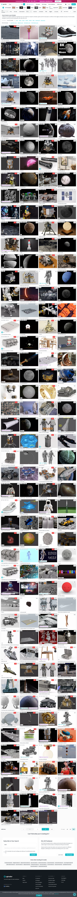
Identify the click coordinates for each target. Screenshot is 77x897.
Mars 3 (40, 416)
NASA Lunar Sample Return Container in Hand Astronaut (10, 644)
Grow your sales (51, 878)
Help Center (25, 882)
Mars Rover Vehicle (61, 383)
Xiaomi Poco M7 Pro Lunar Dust (63, 808)
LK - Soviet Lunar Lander (5, 595)
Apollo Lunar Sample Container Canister (45, 448)
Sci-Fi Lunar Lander (61, 644)
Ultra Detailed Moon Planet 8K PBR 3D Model (27, 72)
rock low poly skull (23, 612)
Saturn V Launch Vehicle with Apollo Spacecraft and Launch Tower (30, 693)
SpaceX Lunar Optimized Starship (6, 432)
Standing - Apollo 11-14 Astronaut (44, 285)
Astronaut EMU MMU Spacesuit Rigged (45, 612)
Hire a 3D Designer (38, 882)
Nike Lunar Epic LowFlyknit (24, 742)
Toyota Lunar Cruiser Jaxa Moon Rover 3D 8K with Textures (10, 367)
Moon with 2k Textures (61, 187)
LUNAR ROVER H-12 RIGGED (62, 742)
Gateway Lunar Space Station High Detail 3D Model (9, 301)
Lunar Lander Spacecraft (43, 497)
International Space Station (62, 203)
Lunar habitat (3, 628)
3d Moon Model (60, 301)
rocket (21, 252)
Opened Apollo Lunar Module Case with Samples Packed (66, 661)
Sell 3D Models (51, 876)
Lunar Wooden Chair (42, 661)
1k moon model (60, 252)
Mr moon (59, 563)
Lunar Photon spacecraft (43, 383)
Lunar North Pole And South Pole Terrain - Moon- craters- (10, 203)
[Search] (24, 4)
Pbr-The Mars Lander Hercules (6, 89)
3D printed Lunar (34, 22)
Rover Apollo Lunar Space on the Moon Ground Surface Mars (48, 187)
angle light (21, 465)
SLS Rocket (3, 693)
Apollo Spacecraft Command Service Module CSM (28, 661)
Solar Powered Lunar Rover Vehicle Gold (26, 775)
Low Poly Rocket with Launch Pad (63, 350)
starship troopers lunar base (5, 742)
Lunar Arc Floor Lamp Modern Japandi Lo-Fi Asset (27, 301)
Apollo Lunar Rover (42, 203)
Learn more (57, 893)
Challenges (63, 880)
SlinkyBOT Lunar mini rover (24, 530)
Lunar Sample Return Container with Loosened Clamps (9, 563)
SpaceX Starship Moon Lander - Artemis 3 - (26, 808)
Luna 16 (40, 334)
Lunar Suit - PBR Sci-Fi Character (6, 56)
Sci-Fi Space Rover (61, 546)
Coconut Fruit (22, 236)
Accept (39, 895)
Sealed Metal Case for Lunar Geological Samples (8, 579)
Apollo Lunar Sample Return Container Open (8, 465)
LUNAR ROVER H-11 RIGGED (5, 481)
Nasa (34, 20)
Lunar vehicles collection (43, 775)
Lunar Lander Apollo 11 (4, 138)
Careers (24, 880)
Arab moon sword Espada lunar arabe (26, 726)
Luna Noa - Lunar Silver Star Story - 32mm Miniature (47, 644)
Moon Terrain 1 (41, 595)
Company (24, 876)
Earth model (22, 432)
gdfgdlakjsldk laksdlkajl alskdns (63, 628)
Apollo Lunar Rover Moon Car (5, 824)
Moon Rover (60, 530)
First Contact (22, 203)
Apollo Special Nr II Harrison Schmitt (63, 726)
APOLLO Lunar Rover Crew (43, 40)
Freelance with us (51, 882)
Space (20, 20)
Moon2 (21, 399)
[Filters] (61, 11)
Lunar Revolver (3, 154)
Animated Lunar (27, 22)
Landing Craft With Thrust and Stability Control (27, 628)
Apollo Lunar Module (42, 154)
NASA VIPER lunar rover (4, 285)
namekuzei (22, 644)
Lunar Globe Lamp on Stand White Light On (8, 710)
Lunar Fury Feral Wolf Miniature (6, 546)
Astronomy (43, 20)
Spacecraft (37, 20)
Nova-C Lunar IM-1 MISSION (5, 530)
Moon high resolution (23, 105)
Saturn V (2, 612)
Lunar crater (41, 252)
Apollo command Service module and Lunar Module (47, 138)
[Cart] (66, 4)
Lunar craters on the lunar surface (44, 808)
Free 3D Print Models (39, 886)
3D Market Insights (51, 880)
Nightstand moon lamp (61, 236)
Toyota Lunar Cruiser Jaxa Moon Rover (45, 710)
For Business (37, 878)
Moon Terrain (3, 759)
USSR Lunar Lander (42, 236)
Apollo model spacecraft (24, 416)
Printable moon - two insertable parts (26, 710)
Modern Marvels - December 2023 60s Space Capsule (66, 432)
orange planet (22, 546)
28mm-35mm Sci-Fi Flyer (24, 514)
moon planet (60, 154)
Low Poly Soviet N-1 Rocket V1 (62, 514)
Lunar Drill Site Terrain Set (5, 416)
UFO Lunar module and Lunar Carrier (44, 105)
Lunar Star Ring (41, 399)
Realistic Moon (60, 105)
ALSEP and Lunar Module (43, 367)
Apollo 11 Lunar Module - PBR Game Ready (7, 187)
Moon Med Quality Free (23, 383)
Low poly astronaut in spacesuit (25, 563)
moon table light (22, 334)
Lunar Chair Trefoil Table (43, 350)
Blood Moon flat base (61, 595)
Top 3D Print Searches (52, 886)
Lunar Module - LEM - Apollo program (7, 383)
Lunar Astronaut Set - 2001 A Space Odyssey (46, 72)
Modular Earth (22, 595)
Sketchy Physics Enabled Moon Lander (64, 612)
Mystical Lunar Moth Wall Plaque (44, 546)
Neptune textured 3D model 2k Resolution (64, 285)
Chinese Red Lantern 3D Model (62, 759)
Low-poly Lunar (13, 22)
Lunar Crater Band (4, 121)
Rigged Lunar (20, 22)
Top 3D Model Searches (52, 884)
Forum (62, 882)
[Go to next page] (45, 829)
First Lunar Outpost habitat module (25, 677)
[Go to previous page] (30, 829)
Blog (23, 878)
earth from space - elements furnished (26, 497)
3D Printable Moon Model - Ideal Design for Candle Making (29, 154)
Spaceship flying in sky (23, 579)
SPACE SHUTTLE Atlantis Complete (6, 677)
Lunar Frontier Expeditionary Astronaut (7, 497)
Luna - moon (22, 138)
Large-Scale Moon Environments (63, 693)
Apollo (30, 20)
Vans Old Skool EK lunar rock (5, 514)
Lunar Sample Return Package (6, 334)
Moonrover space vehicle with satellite (26, 824)
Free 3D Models (38, 884)
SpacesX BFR (60, 481)
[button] (22, 4)
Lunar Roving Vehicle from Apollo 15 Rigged (45, 481)
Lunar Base (3, 236)
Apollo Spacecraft (4, 661)
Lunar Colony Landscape (5, 40)
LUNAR (2, 399)
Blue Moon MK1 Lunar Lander (43, 742)
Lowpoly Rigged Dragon (43, 726)
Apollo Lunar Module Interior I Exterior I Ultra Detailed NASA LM (11, 72)
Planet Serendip (60, 465)
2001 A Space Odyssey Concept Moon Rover (64, 399)
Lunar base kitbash (42, 579)
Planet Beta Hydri (23, 187)
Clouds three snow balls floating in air (63, 89)
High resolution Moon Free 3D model (25, 89)
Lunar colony (22, 481)
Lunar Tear (22, 350)
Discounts (37, 888)
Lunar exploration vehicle (24, 759)
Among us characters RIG (62, 579)
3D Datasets (37, 880)
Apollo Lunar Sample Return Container (7, 350)
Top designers (63, 878)
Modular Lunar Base (42, 301)
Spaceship (59, 448)
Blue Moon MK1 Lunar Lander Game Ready (64, 677)
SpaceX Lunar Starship (42, 121)
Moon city (59, 367)
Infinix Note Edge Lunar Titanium (44, 530)
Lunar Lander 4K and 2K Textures (6, 105)
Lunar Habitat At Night (42, 56)
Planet (27, 20)
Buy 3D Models (37, 876)
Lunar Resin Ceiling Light (43, 759)
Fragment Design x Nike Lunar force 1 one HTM (65, 40)
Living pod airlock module (62, 138)
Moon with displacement (62, 334)
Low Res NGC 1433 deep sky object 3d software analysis (66, 497)
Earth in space (22, 121)
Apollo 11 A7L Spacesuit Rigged (44, 432)
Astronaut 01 (41, 563)
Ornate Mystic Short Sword (24, 367)
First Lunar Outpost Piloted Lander (63, 710)
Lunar (17, 20)
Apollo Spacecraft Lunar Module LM (44, 89)
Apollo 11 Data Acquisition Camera (44, 693)
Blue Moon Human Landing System (6, 808)
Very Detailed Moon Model (62, 72)
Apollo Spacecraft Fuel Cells (24, 285)
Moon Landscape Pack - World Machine (45, 628)
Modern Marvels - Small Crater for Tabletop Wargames (28, 448)
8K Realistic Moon (60, 56)
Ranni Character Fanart (23, 56)
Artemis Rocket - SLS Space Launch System (45, 824)
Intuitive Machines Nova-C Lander (6, 448)
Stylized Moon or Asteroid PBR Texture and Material (66, 416)
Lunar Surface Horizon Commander (44, 514)
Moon (23, 20)
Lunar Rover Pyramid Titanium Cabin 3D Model (8, 726)
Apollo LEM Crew (41, 465)
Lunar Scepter (22, 40)
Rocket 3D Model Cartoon (62, 121)
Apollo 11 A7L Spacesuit (43, 677)
